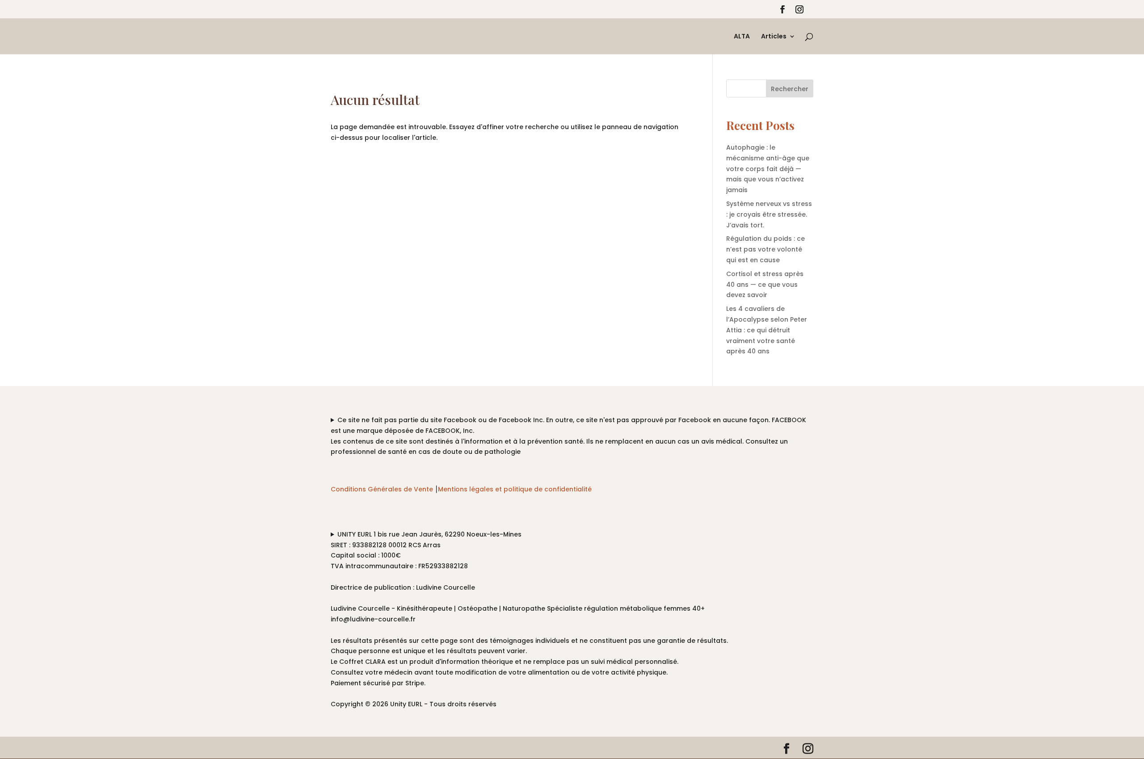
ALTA (742, 37)
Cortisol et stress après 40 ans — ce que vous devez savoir (764, 284)
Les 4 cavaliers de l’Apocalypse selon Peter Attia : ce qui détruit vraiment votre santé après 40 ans (766, 330)
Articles (773, 37)
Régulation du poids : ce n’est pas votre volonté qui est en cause (765, 249)
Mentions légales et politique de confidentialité (515, 489)
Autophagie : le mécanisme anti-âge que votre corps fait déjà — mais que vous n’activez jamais (767, 168)
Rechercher (789, 88)
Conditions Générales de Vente (382, 489)
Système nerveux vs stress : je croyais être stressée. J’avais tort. (769, 214)
